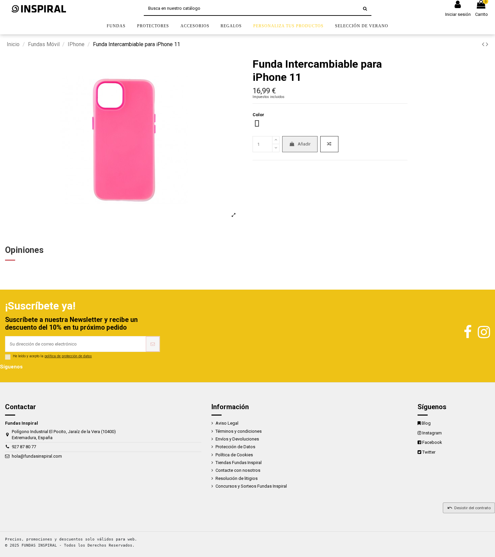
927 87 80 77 (24, 446)
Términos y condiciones (239, 431)
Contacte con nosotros (238, 470)
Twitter (428, 452)
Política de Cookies (234, 454)
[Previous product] (484, 44)
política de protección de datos (68, 356)
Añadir (304, 143)
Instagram (432, 432)
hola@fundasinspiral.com (37, 456)
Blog (426, 423)
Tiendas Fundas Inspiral (239, 462)
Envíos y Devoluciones (237, 438)
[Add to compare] (329, 144)
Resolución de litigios (237, 478)
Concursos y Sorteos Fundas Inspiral (251, 486)
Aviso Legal (227, 423)
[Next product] (487, 44)
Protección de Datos (235, 446)
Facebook (432, 442)
